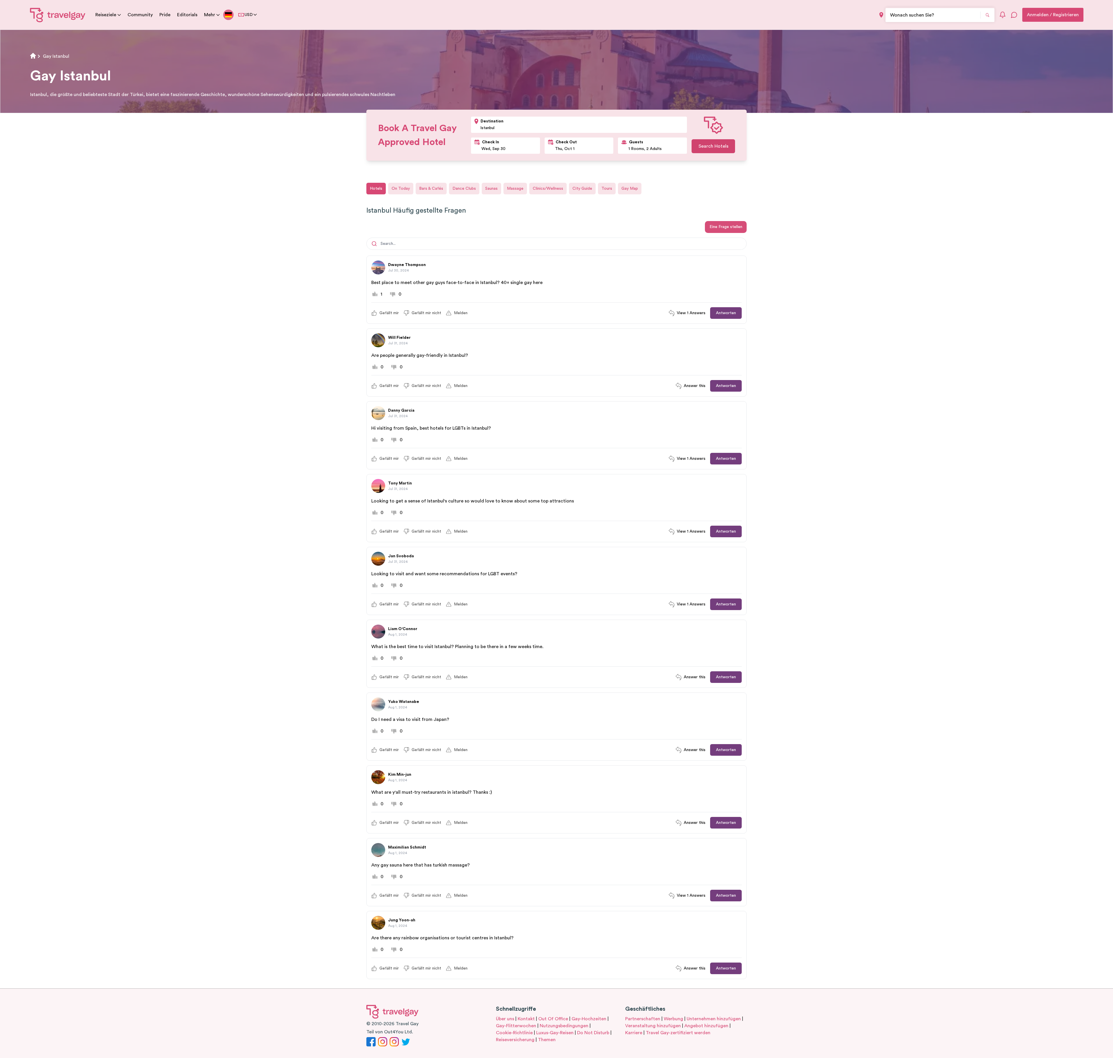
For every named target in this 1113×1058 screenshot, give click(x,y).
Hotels (376, 189)
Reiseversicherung (515, 1039)
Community (140, 14)
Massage (515, 189)
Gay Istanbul (56, 56)
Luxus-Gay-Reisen (555, 1032)
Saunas (491, 189)
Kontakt (526, 1019)
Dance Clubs (464, 189)
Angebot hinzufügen (706, 1025)
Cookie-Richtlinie (514, 1032)
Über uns (505, 1019)
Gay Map (629, 189)
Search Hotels (713, 146)
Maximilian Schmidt (407, 847)
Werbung (673, 1019)
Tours (606, 189)
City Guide (582, 189)
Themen (547, 1039)
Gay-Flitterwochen (516, 1025)
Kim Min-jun (399, 775)
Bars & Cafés (431, 189)
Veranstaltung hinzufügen (653, 1025)
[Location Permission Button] (881, 15)
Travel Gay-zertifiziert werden (678, 1032)
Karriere (633, 1032)
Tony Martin (400, 483)
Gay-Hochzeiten (589, 1019)
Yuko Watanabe (403, 702)
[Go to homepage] (58, 14)
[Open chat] (1014, 14)
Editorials (187, 14)
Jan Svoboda (401, 556)
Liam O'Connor (402, 629)
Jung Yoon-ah (401, 920)
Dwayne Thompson (407, 265)
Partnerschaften (642, 1019)
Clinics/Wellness (548, 189)
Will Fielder (399, 338)
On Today (401, 189)
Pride (164, 14)
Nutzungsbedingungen (564, 1025)
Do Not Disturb (593, 1032)
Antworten (726, 313)
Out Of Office (553, 1019)
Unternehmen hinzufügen (714, 1019)
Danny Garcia (401, 410)
